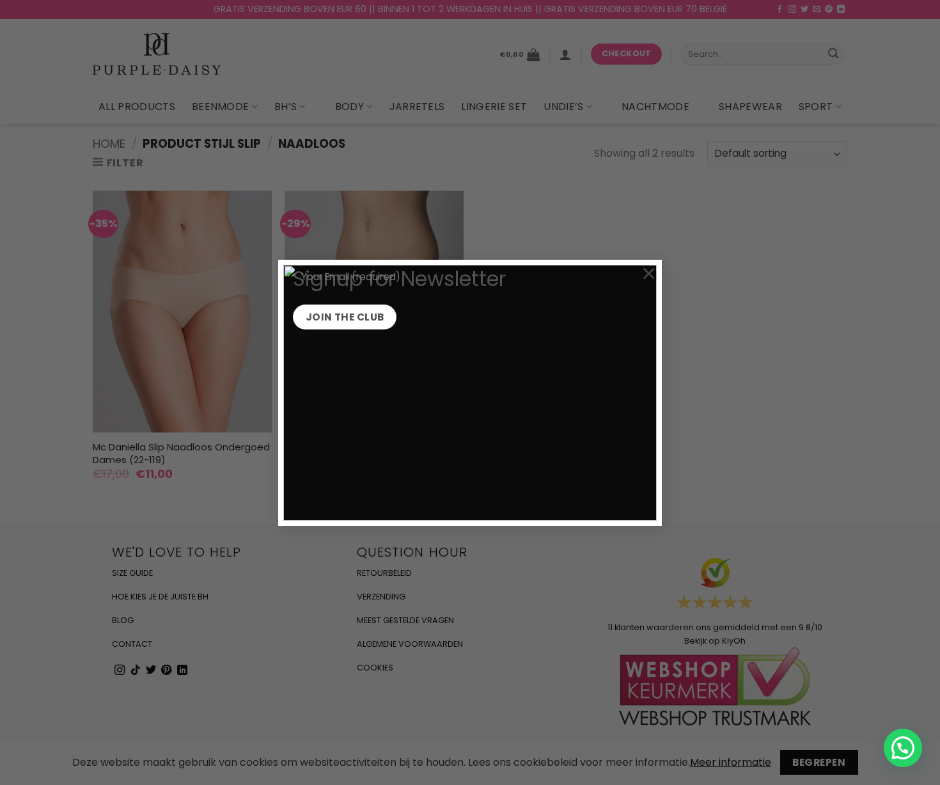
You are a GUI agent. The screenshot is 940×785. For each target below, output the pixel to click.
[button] (903, 748)
